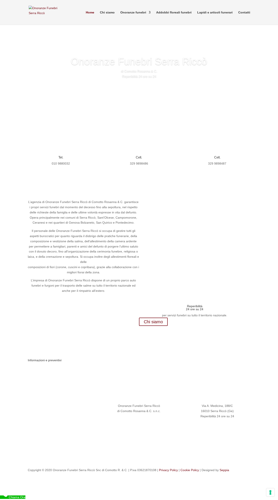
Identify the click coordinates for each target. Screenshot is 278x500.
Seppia (224, 470)
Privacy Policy (168, 470)
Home (90, 12)
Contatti (244, 12)
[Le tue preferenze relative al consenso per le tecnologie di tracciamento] (270, 492)
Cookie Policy (189, 470)
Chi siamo (107, 12)
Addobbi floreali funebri (174, 12)
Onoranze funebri (133, 12)
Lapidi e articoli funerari (215, 12)
